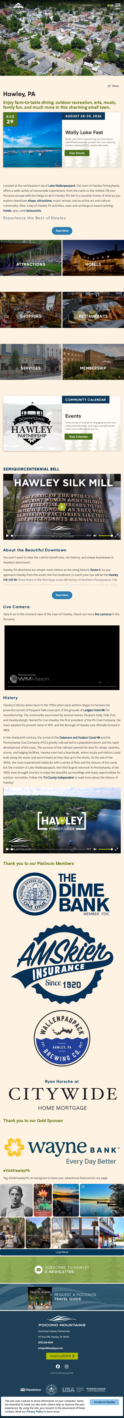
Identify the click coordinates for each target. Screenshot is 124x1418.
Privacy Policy (34, 1411)
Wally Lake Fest (84, 132)
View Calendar (78, 436)
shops (32, 201)
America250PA (60, 1356)
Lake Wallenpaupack (61, 186)
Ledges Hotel (92, 710)
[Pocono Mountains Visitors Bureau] (62, 1321)
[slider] (48, 535)
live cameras (103, 614)
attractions (44, 201)
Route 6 (95, 570)
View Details (77, 153)
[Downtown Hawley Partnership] (18, 8)
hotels (7, 210)
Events (73, 416)
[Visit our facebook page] (58, 1366)
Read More (62, 230)
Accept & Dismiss (104, 1402)
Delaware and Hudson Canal (78, 737)
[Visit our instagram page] (66, 1366)
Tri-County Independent (58, 777)
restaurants (33, 210)
